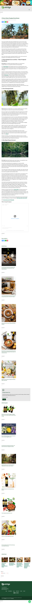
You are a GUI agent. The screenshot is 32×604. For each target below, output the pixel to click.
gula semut (6, 74)
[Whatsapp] (16, 592)
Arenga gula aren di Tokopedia (8, 199)
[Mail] (17, 592)
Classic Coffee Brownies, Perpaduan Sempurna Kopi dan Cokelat (27, 565)
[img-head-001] (6, 6)
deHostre (5, 598)
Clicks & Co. (12, 598)
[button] (29, 601)
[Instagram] (14, 592)
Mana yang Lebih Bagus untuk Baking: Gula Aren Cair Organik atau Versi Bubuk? (5, 565)
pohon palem (16, 189)
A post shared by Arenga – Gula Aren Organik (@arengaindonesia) (15, 230)
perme (7, 133)
